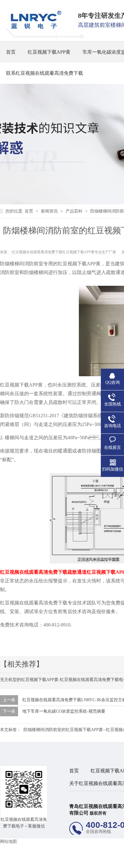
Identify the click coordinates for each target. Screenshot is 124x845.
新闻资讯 (50, 211)
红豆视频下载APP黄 (49, 52)
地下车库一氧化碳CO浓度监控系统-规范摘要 (63, 711)
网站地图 (8, 841)
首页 (11, 52)
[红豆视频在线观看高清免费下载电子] (34, 27)
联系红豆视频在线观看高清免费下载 (44, 73)
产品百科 (75, 211)
